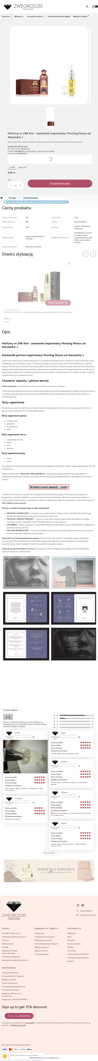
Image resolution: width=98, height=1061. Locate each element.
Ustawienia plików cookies (14, 937)
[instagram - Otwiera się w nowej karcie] (77, 905)
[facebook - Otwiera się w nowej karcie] (82, 905)
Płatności (71, 933)
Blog (69, 937)
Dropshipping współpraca (13, 986)
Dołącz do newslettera (19, 1016)
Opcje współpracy (10, 983)
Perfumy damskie (31, 198)
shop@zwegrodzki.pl (88, 915)
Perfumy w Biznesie (10, 990)
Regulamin (30, 1023)
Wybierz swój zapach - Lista (48, 487)
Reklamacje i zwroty (43, 940)
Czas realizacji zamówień (78, 954)
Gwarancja (39, 933)
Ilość (9, 180)
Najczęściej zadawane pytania (15, 960)
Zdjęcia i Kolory (41, 950)
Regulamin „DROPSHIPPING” (15, 999)
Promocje (71, 950)
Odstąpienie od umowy (45, 937)
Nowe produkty (74, 943)
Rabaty (70, 947)
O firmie (5, 940)
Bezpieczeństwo (42, 947)
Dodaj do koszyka (60, 183)
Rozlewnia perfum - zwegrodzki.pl (1, 198)
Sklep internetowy (48, 1058)
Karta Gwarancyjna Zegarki (46, 943)
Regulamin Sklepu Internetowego (10, 951)
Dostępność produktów (78, 957)
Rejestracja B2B (9, 979)
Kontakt (70, 961)
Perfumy (12, 198)
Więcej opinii (49, 853)
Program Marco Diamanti (13, 976)
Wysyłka (71, 940)
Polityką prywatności (18, 1025)
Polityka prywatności (11, 956)
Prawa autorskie (42, 954)
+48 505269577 (86, 911)
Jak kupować (7, 943)
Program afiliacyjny (10, 972)
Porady (5, 947)
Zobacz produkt (56, 302)
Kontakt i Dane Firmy (11, 933)
